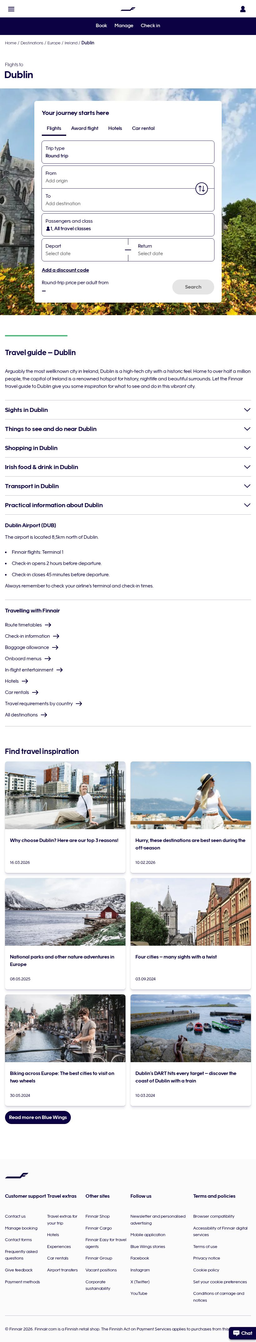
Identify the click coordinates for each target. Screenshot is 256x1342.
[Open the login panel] (243, 9)
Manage (124, 25)
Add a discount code (65, 270)
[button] (11, 9)
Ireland (71, 42)
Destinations (32, 42)
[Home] (128, 9)
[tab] (54, 128)
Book (101, 25)
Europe (54, 42)
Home (11, 42)
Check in (150, 25)
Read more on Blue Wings (38, 1117)
